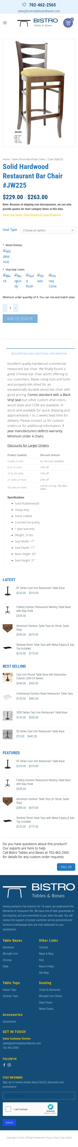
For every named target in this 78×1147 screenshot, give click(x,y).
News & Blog (46, 953)
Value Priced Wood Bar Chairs (29, 159)
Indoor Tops (9, 989)
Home (6, 159)
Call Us (66, 867)
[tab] (40, 352)
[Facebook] (4, 1065)
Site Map (44, 972)
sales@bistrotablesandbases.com (39, 11)
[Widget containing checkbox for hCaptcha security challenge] (30, 1109)
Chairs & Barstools (49, 989)
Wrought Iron (10, 953)
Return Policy (46, 966)
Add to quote (20, 318)
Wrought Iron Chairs (50, 996)
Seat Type (10, 229)
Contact (43, 947)
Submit (9, 1122)
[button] (5, 22)
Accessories (9, 1021)
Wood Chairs (46, 1008)
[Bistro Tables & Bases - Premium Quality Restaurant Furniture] (37, 22)
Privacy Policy (52, 1137)
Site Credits (66, 1137)
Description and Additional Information (39, 353)
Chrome (7, 960)
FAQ (41, 960)
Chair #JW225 (55, 159)
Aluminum (8, 947)
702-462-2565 (42, 5)
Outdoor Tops (10, 996)
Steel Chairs (45, 1002)
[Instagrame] (9, 1065)
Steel (5, 966)
